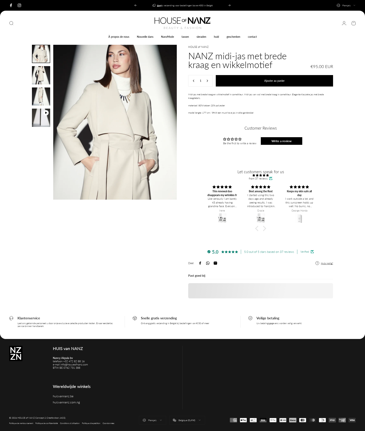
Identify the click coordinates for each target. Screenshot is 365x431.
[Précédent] (136, 5)
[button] (257, 228)
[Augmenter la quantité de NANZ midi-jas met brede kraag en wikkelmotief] (208, 80)
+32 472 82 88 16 (74, 361)
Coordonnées (108, 423)
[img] (261, 175)
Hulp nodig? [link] (327, 263)
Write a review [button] (281, 141)
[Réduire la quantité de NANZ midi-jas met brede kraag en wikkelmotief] (192, 80)
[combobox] (346, 5)
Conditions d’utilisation (70, 423)
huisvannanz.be (63, 396)
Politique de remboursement (21, 423)
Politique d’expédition (91, 423)
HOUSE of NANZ (198, 46)
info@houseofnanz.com (74, 364)
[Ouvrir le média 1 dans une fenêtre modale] (115, 122)
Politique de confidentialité (46, 423)
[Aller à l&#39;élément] (41, 54)
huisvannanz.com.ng (66, 402)
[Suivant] (229, 5)
